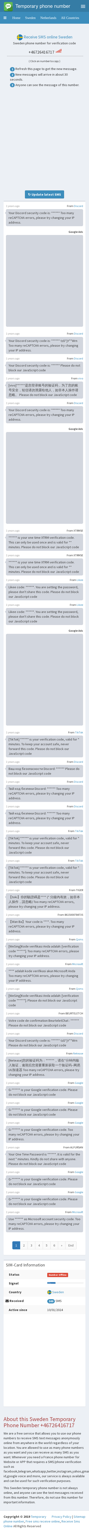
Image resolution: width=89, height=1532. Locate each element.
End (71, 1245)
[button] (5, 18)
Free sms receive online (43, 1521)
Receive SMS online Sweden (47, 37)
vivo (80, 378)
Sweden (30, 17)
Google (79, 1083)
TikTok (79, 732)
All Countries (70, 17)
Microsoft (77, 964)
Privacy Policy (61, 1516)
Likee (80, 580)
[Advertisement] (44, 138)
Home (16, 17)
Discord (78, 206)
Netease (78, 1053)
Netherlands (48, 17)
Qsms (79, 939)
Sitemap (79, 1516)
